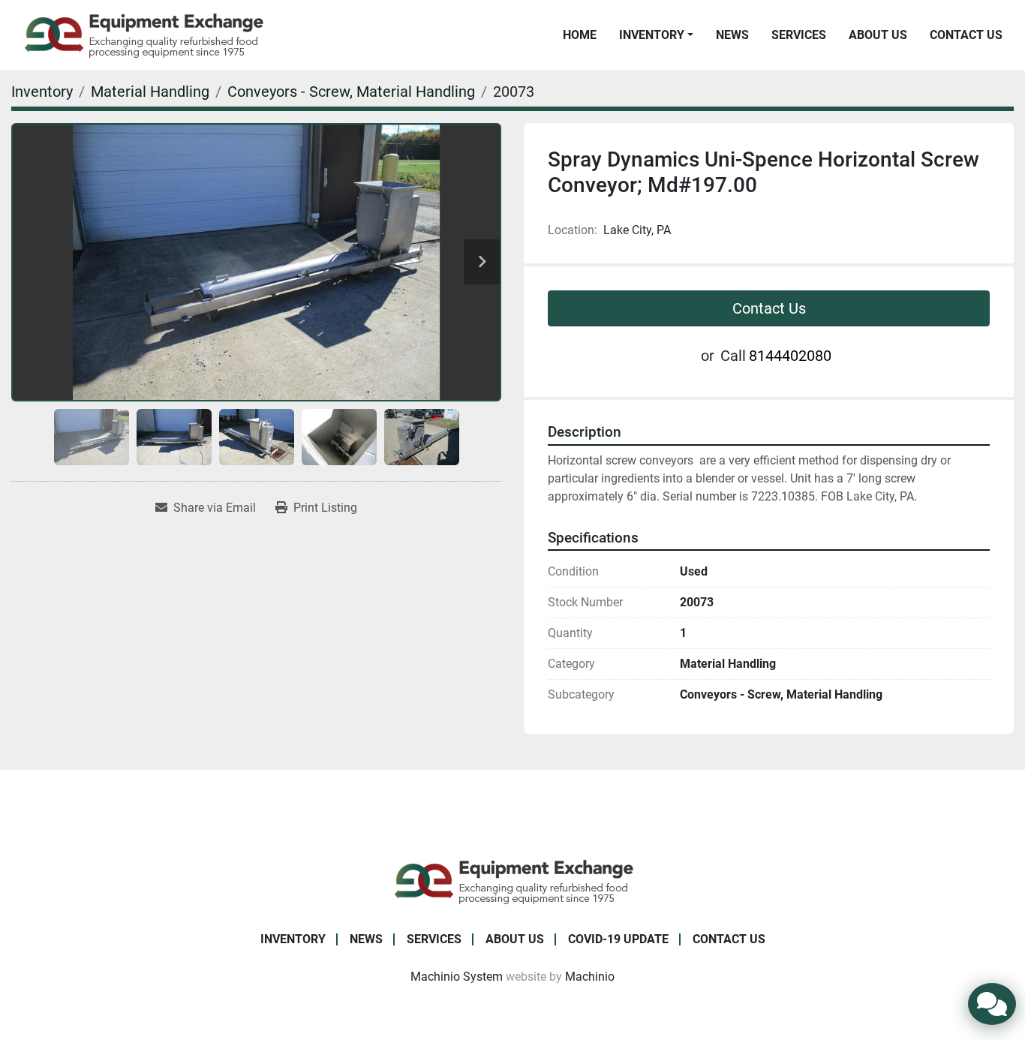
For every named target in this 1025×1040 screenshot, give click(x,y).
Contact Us (966, 35)
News (732, 35)
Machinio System (456, 976)
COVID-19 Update (618, 939)
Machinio (590, 976)
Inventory (651, 35)
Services (798, 35)
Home (580, 35)
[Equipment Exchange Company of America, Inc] (512, 880)
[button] (656, 35)
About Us (878, 35)
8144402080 (790, 356)
